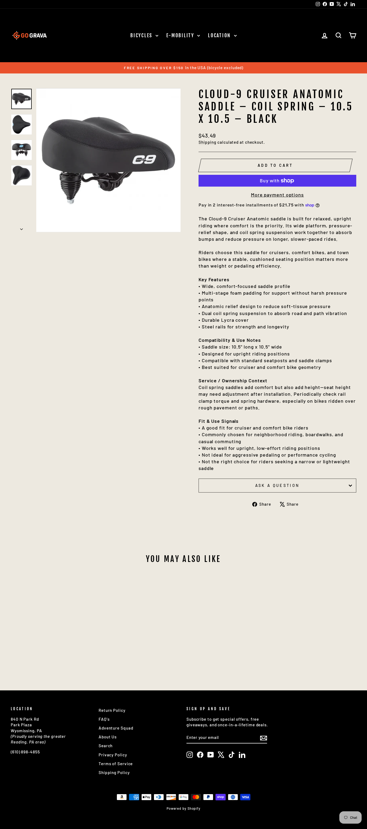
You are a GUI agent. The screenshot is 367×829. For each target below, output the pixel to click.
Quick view (51, 631)
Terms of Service (116, 763)
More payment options (277, 195)
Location (220, 35)
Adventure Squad (116, 728)
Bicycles (142, 35)
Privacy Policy (113, 754)
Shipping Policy (114, 772)
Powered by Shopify (183, 808)
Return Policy (112, 710)
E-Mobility (181, 35)
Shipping (207, 142)
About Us (108, 736)
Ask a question (277, 485)
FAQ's (104, 719)
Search (106, 745)
